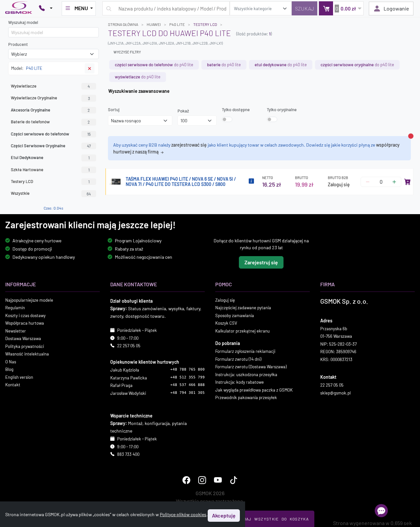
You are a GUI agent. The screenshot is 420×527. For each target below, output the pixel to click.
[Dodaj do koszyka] (407, 181)
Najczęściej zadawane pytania (243, 307)
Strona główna (123, 24)
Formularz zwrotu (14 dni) (238, 358)
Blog (9, 369)
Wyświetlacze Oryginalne (50, 97)
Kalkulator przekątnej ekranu (242, 330)
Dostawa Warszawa (23, 338)
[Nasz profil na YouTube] (218, 480)
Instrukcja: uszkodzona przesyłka (246, 374)
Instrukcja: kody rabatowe (239, 382)
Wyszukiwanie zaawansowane (139, 91)
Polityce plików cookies (183, 514)
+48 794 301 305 (187, 392)
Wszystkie (51, 193)
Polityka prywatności (24, 346)
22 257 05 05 (128, 345)
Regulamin (15, 307)
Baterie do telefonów (50, 121)
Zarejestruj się (261, 262)
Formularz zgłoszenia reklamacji (245, 351)
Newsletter (15, 330)
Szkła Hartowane (50, 169)
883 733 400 (128, 454)
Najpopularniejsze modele (29, 299)
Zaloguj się (339, 184)
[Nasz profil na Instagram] (202, 480)
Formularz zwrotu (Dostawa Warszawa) (250, 366)
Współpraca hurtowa (24, 323)
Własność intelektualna (27, 353)
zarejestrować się (189, 145)
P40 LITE (177, 24)
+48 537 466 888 (187, 385)
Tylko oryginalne (282, 109)
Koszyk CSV (226, 323)
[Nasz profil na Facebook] (186, 480)
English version (19, 376)
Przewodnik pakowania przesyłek (246, 397)
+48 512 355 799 (187, 377)
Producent (18, 44)
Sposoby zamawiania (234, 315)
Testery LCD (50, 181)
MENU (81, 8)
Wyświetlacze (50, 86)
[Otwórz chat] (381, 510)
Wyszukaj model (23, 22)
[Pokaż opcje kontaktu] (45, 8)
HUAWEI (154, 24)
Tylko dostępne (236, 109)
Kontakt (12, 384)
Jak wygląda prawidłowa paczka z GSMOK (254, 389)
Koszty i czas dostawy (25, 315)
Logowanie (396, 8)
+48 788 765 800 (187, 369)
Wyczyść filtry (127, 52)
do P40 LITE (154, 64)
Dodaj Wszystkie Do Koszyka (273, 519)
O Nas (10, 361)
